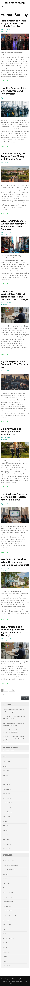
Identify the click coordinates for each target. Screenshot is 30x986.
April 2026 (6, 780)
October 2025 (7, 807)
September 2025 (7, 812)
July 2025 (5, 821)
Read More (4, 81)
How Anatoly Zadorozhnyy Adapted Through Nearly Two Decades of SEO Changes (15, 295)
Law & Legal (6, 920)
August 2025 (6, 816)
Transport (5, 956)
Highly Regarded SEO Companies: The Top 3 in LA (14, 364)
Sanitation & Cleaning (9, 938)
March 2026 (6, 784)
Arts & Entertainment (9, 869)
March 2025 (6, 839)
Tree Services (6, 966)
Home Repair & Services (10, 915)
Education (6, 883)
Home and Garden (8, 911)
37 (11, 690)
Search (3, 694)
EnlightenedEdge (15, 2)
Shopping (5, 947)
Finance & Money (8, 897)
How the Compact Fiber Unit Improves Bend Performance (14, 91)
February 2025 (7, 844)
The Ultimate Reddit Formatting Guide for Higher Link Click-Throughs (12, 631)
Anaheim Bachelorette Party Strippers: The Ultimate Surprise (13, 23)
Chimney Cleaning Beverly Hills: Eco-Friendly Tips (11, 431)
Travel (4, 961)
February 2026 (7, 789)
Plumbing (5, 929)
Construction (6, 879)
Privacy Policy (20, 979)
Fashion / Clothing (8, 892)
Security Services (8, 943)
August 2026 (6, 761)
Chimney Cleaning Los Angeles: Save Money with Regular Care (13, 156)
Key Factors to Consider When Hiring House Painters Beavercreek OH (15, 562)
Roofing (5, 933)
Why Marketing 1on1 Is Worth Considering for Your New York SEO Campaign (13, 225)
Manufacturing (7, 924)
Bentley (4, 31)
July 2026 (5, 766)
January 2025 (6, 848)
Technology (6, 952)
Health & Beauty (7, 906)
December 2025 (7, 798)
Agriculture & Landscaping (10, 865)
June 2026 (6, 771)
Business (5, 874)
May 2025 (5, 830)
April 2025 (6, 835)
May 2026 (6, 775)
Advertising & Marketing (9, 860)
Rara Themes (23, 981)
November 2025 (7, 803)
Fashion (5, 888)
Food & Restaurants (8, 901)
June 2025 (6, 825)
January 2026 (6, 793)
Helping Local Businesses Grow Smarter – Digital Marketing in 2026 (15, 497)
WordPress (18, 983)
